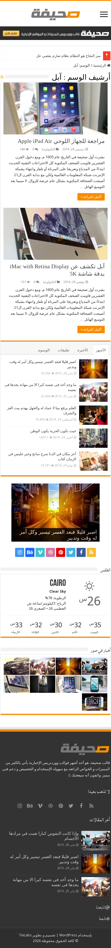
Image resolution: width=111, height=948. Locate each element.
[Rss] (91, 552)
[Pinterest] (60, 552)
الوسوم (44, 350)
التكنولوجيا (48, 149)
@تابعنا (103, 907)
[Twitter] (70, 552)
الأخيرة (82, 350)
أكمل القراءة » (91, 197)
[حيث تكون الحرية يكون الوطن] (93, 438)
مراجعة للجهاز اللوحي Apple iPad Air (61, 141)
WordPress (68, 935)
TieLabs (25, 935)
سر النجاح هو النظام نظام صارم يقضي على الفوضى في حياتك (53, 56)
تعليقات (63, 350)
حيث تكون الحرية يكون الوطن (53, 431)
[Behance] (29, 552)
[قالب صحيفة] (56, 13)
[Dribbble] (50, 552)
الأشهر (101, 350)
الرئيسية (100, 65)
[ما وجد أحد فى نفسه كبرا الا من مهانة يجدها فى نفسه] (93, 392)
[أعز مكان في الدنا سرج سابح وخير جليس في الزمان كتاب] (93, 461)
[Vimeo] (40, 552)
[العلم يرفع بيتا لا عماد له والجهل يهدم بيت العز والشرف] (93, 415)
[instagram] (19, 552)
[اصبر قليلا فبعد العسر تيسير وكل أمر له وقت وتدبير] (93, 369)
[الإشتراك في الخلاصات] (2, 77)
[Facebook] (81, 552)
